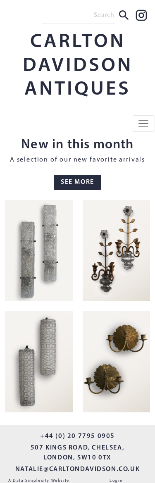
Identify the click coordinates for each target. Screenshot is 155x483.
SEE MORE (77, 182)
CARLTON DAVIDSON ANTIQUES (78, 66)
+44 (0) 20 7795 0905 (77, 436)
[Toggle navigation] (143, 123)
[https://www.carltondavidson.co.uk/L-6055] (116, 252)
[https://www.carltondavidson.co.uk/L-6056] (39, 252)
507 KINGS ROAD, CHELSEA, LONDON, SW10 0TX (77, 453)
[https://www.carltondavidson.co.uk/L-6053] (116, 363)
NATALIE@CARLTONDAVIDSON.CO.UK (77, 469)
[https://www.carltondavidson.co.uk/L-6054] (39, 363)
